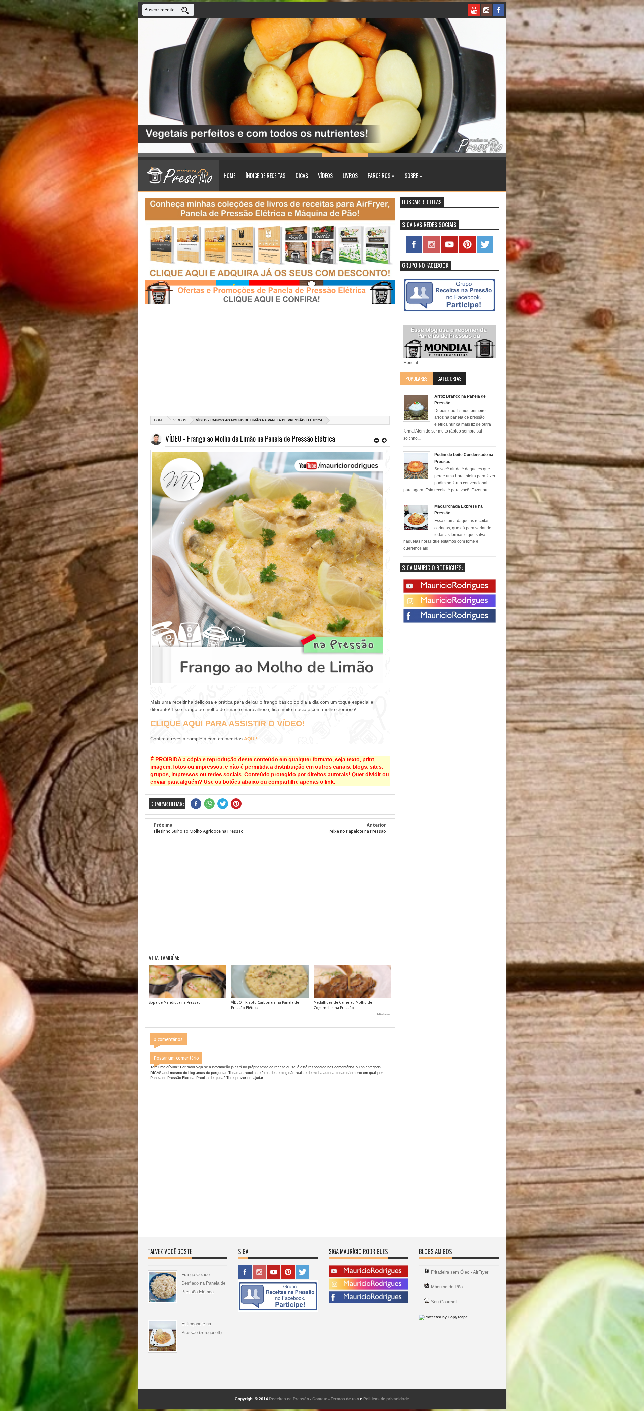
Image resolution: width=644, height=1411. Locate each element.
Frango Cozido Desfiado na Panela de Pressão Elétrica (203, 1283)
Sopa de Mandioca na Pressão (175, 1002)
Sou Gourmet (444, 1301)
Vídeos (325, 176)
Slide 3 (253, 155)
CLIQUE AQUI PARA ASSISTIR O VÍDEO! (227, 723)
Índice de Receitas (265, 176)
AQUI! (250, 738)
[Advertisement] (270, 358)
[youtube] (474, 10)
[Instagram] (449, 606)
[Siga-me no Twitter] (485, 251)
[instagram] (486, 10)
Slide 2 (207, 155)
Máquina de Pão (447, 1286)
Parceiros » (381, 176)
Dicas (302, 176)
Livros (350, 176)
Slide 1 (161, 155)
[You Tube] (449, 591)
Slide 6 (391, 155)
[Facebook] (449, 621)
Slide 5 (345, 155)
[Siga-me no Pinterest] (467, 251)
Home (229, 176)
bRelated (384, 1014)
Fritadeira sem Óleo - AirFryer (459, 1272)
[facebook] (498, 10)
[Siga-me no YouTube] (449, 251)
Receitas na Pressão (289, 1399)
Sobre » (413, 176)
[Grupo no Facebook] (449, 312)
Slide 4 (299, 155)
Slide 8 (484, 155)
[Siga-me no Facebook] (414, 251)
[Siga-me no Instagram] (431, 251)
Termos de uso (345, 1399)
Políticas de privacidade (386, 1399)
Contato (319, 1399)
